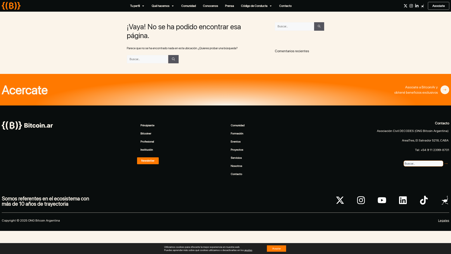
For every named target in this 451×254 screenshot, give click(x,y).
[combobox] (423, 164)
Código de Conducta (254, 6)
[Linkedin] (403, 200)
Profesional (147, 141)
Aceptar (276, 248)
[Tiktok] (423, 200)
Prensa (229, 6)
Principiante (148, 125)
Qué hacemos (160, 6)
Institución (147, 149)
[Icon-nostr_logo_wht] (422, 6)
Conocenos (210, 6)
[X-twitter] (405, 6)
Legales (443, 220)
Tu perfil (135, 6)
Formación (237, 133)
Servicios (236, 157)
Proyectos (237, 149)
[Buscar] (173, 59)
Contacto (285, 6)
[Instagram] (411, 6)
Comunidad (188, 6)
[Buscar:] (147, 59)
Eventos (236, 141)
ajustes (248, 250)
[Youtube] (382, 200)
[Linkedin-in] (417, 6)
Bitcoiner (146, 133)
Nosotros (236, 166)
